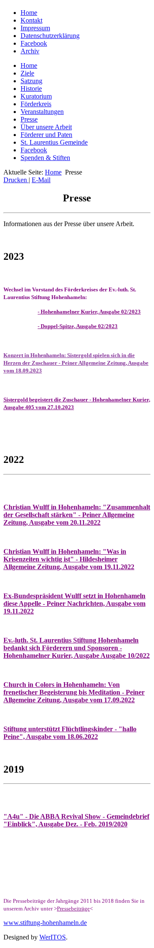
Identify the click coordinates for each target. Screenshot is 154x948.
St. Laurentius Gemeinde (54, 142)
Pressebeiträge (73, 908)
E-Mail (41, 179)
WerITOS (52, 937)
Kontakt (31, 20)
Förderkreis (36, 104)
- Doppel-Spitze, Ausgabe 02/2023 (78, 326)
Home (29, 12)
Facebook (34, 43)
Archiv (30, 51)
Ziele (27, 73)
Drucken (16, 179)
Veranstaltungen (42, 111)
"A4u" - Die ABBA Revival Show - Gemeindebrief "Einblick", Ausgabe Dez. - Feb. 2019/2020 (76, 820)
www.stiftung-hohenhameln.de (45, 922)
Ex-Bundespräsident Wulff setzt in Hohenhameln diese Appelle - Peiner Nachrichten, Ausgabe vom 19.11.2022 (74, 603)
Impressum (35, 28)
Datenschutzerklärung (50, 35)
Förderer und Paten (46, 134)
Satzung (31, 80)
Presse (29, 119)
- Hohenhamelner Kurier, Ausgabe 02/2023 (89, 311)
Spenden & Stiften (45, 157)
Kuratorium (36, 96)
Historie (31, 88)
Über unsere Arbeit (46, 127)
